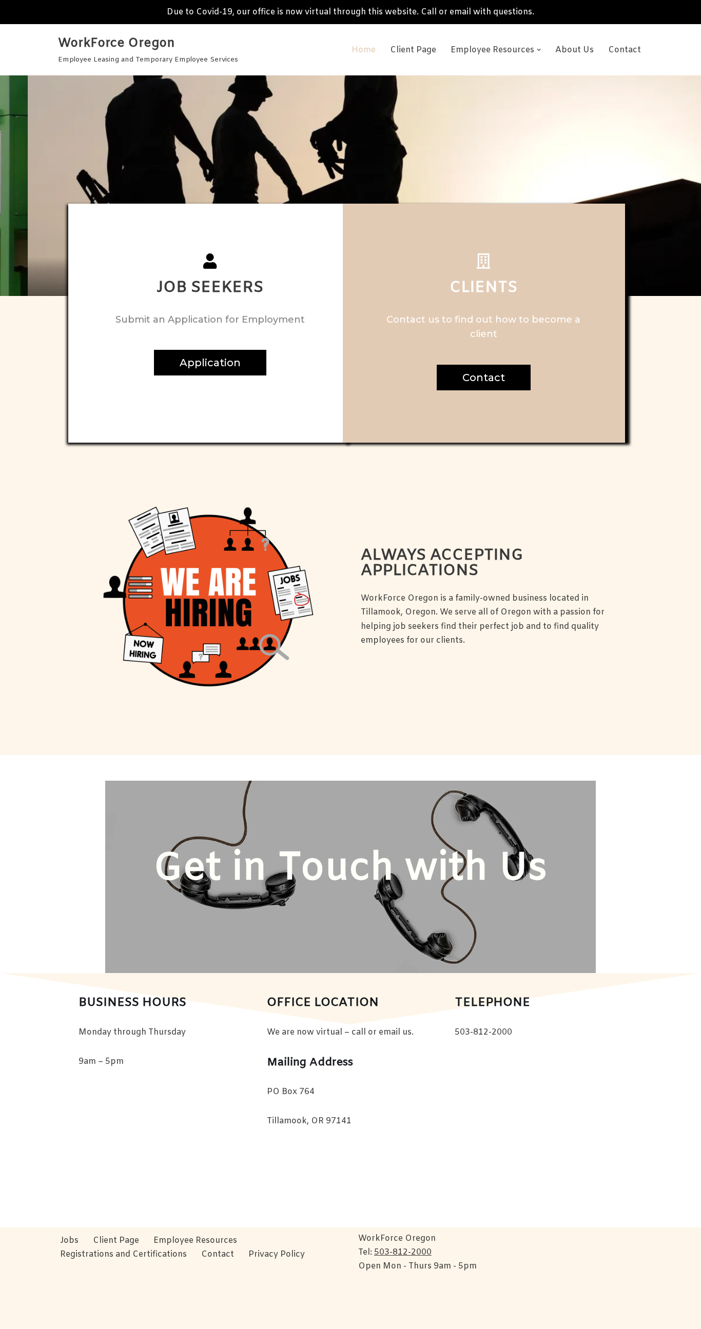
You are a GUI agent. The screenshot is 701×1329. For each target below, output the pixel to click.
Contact (624, 50)
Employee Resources (195, 1240)
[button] (539, 50)
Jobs (69, 1240)
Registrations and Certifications (123, 1254)
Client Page (413, 50)
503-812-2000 (403, 1252)
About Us (574, 50)
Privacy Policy (276, 1254)
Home (364, 50)
